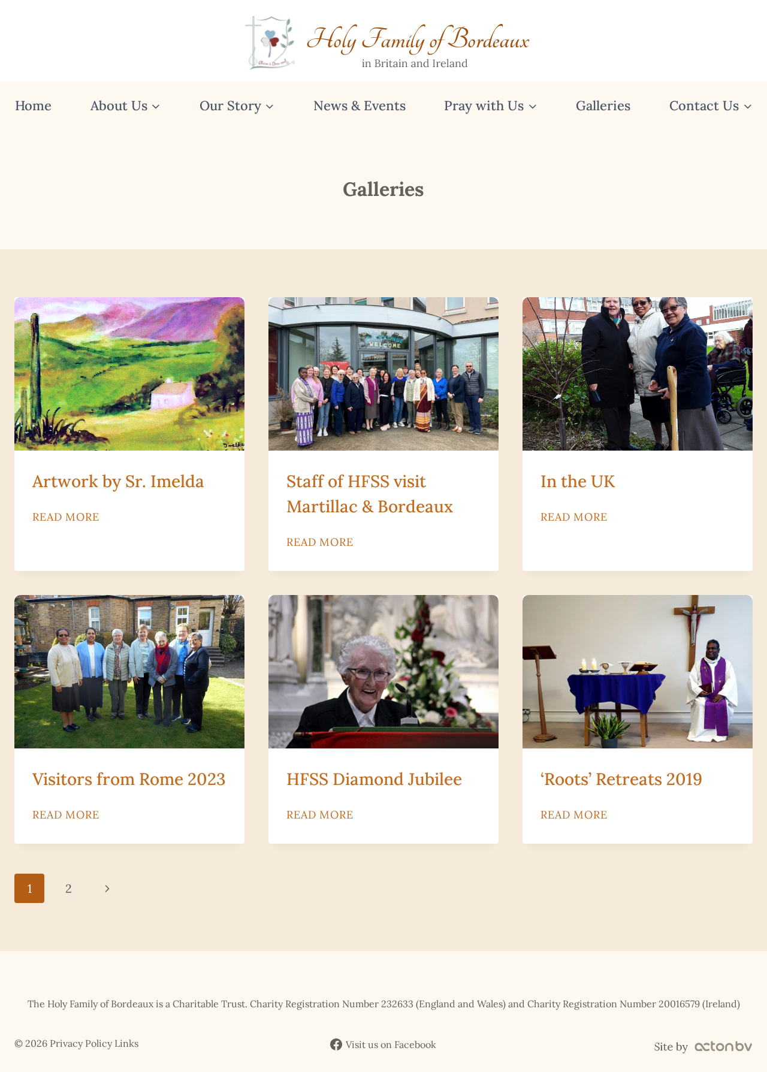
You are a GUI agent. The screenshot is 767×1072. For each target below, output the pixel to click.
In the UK (577, 481)
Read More (65, 517)
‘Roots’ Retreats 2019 (621, 779)
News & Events (359, 105)
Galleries (603, 105)
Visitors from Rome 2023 (129, 779)
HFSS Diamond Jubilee (374, 779)
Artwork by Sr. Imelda (118, 481)
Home (33, 105)
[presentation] (129, 374)
